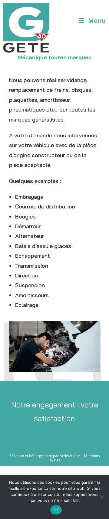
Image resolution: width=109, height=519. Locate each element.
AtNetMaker (70, 455)
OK (56, 509)
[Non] (101, 497)
